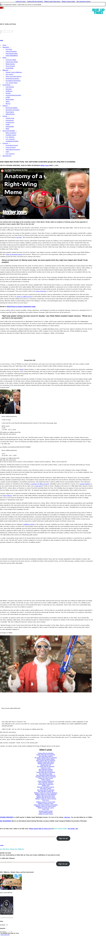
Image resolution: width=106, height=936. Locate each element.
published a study (28, 524)
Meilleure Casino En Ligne (46, 807)
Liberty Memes (7, 495)
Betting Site (45, 785)
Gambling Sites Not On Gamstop (46, 776)
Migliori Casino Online (68, 1)
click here (67, 817)
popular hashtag (85, 484)
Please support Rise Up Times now (40, 828)
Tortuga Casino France (46, 811)
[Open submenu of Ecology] (8, 116)
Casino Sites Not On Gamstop (45, 754)
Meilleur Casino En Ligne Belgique (45, 794)
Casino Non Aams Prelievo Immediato (46, 804)
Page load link (5, 934)
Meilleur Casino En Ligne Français (45, 798)
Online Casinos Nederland (46, 781)
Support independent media (26, 306)
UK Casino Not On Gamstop (45, 766)
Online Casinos (45, 779)
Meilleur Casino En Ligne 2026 (45, 802)
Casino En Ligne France (45, 778)
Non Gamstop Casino (45, 773)
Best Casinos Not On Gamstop (45, 760)
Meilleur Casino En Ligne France (46, 806)
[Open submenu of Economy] (9, 143)
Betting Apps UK (46, 765)
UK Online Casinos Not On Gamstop (46, 757)
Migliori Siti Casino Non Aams (46, 795)
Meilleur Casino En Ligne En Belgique (45, 793)
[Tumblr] (1, 8)
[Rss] (3, 8)
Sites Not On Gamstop (46, 770)
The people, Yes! (73, 828)
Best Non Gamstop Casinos (45, 787)
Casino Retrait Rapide (45, 812)
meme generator (41, 291)
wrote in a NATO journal (24, 296)
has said (19, 237)
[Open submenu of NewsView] (10, 47)
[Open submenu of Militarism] (10, 70)
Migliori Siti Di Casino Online (45, 759)
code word (38, 486)
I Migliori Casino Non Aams (45, 762)
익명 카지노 (45, 800)
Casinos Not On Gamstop (35, 1)
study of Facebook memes (14, 254)
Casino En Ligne (21, 1)
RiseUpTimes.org (12, 306)
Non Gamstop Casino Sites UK (45, 775)
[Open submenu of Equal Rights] (11, 85)
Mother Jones (45, 165)
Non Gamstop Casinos (83, 1)
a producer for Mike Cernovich (39, 484)
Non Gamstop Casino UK (45, 791)
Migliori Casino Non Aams (52, 1)
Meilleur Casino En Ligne (45, 803)
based (21, 369)
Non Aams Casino (45, 788)
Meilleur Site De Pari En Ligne (45, 797)
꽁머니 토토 (45, 809)
